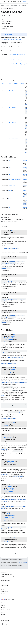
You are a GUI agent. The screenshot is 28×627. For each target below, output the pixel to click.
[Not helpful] (12, 8)
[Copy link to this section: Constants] (10, 227)
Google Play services (15, 5)
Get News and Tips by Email (7, 576)
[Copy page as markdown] (7, 15)
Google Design (4, 585)
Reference (24, 5)
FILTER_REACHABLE (13, 138)
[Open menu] (2, 1)
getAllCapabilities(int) (8, 263)
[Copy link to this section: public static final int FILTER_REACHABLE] (12, 312)
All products (4, 614)
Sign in (24, 1)
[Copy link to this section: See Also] (7, 246)
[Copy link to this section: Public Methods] (14, 330)
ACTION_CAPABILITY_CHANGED (16, 83)
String (3, 83)
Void (9, 160)
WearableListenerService (11, 248)
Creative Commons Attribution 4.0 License (17, 561)
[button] (14, 34)
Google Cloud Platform (6, 609)
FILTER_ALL (11, 90)
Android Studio (4, 591)
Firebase (3, 607)
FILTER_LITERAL (12, 107)
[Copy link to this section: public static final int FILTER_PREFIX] (9, 294)
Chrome (3, 605)
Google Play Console (5, 593)
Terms (2, 620)
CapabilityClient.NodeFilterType (16, 59)
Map (9, 179)
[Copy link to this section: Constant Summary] (15, 80)
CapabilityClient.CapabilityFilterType (17, 54)
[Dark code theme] (26, 404)
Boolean (10, 190)
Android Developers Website (7, 583)
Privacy (7, 620)
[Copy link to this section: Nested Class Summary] (18, 51)
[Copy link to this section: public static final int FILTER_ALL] (7, 258)
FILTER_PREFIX (12, 122)
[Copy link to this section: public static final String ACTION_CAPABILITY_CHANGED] (10, 234)
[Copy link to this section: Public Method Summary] (18, 157)
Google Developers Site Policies (15, 563)
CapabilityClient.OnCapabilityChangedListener (10, 337)
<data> (3, 395)
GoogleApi (3, 39)
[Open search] (21, 2)
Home (2, 5)
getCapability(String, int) (17, 261)
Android (3, 603)
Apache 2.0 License (22, 562)
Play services (14, 2)
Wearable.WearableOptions (14, 39)
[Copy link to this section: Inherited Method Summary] (20, 215)
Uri (5, 374)
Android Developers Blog (6, 574)
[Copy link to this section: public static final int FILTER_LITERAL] (10, 276)
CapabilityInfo (17, 179)
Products (7, 5)
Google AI (3, 612)
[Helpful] (10, 8)
